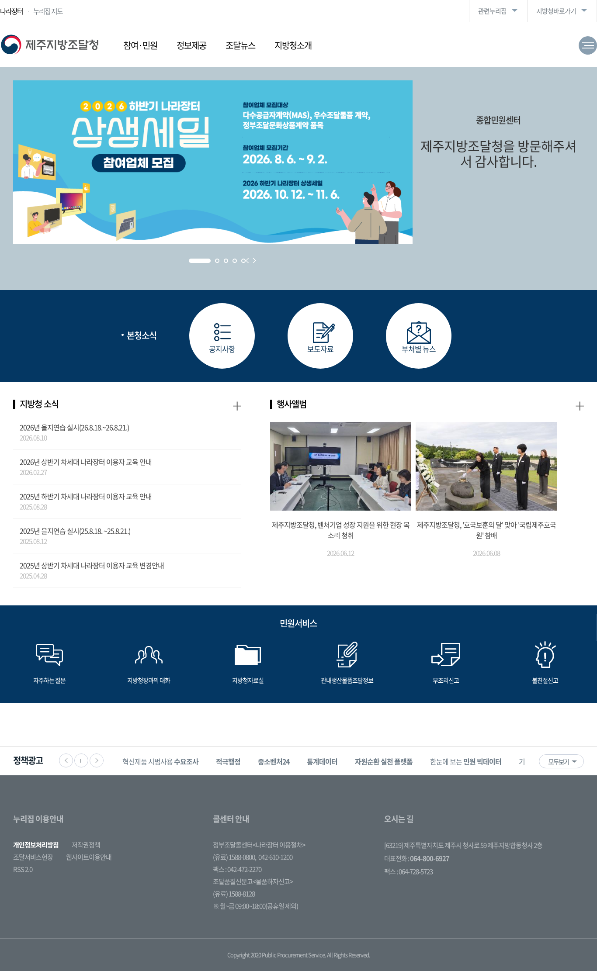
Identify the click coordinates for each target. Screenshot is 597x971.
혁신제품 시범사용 (160, 761)
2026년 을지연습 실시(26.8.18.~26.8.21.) (74, 427)
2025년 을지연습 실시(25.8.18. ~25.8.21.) (75, 530)
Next (254, 260)
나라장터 (11, 11)
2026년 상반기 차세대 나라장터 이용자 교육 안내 (86, 461)
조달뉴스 (240, 45)
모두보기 (558, 762)
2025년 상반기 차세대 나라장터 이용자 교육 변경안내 (92, 565)
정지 (81, 760)
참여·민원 (140, 45)
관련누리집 (492, 11)
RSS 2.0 (22, 869)
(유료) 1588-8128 (234, 893)
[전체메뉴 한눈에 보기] (588, 45)
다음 (97, 760)
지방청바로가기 (556, 11)
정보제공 (191, 45)
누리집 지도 (47, 11)
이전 (66, 760)
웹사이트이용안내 (88, 857)
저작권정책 (86, 845)
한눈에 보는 (465, 761)
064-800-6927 (429, 858)
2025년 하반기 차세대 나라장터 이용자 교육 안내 (86, 496)
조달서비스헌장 (33, 857)
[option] (160, 761)
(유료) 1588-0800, (234, 857)
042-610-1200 (275, 857)
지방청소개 (293, 45)
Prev (247, 260)
